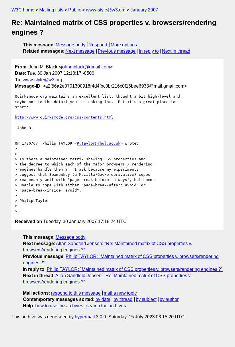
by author (169, 299)
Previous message (117, 51)
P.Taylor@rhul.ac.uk (98, 143)
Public (74, 9)
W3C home (22, 9)
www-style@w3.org (106, 9)
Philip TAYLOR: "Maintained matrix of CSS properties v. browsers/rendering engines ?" (135, 269)
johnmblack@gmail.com (85, 66)
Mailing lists (51, 9)
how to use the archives (59, 305)
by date (102, 299)
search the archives (106, 305)
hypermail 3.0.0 (90, 316)
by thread (122, 299)
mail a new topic (120, 293)
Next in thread (176, 51)
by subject (146, 299)
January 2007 (144, 9)
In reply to (149, 51)
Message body (70, 44)
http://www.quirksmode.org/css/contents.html (64, 117)
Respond (98, 44)
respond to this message (76, 293)
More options (124, 44)
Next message (80, 51)
